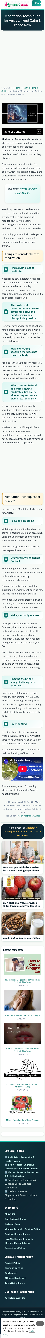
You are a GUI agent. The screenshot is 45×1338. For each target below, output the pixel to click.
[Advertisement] (22, 55)
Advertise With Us (15, 1297)
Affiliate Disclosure (15, 1277)
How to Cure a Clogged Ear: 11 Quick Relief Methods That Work (22, 981)
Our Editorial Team (15, 1218)
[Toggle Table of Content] (38, 131)
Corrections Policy (15, 1247)
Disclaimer (11, 1273)
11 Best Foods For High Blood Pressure (22, 1120)
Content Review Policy (17, 1234)
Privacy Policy (12, 1262)
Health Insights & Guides (28, 815)
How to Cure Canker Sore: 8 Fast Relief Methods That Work (22, 1049)
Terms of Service (14, 1267)
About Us (10, 1213)
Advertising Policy (15, 1283)
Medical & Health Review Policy (22, 1229)
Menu (38, 3)
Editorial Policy (13, 1223)
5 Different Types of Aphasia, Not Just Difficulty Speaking (22, 1085)
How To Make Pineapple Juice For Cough (22, 1015)
